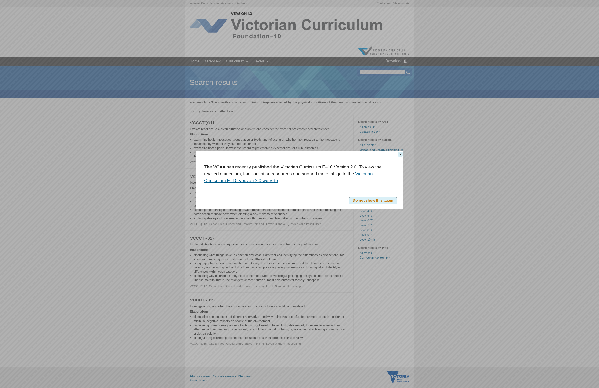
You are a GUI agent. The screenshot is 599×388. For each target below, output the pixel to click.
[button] (400, 154)
